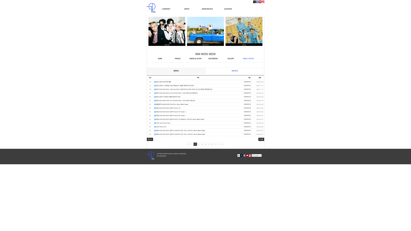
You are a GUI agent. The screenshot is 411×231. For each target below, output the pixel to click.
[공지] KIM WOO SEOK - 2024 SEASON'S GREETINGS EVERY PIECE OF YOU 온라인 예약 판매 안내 (184, 89)
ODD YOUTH (205, 45)
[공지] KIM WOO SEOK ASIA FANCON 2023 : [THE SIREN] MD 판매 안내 (176, 93)
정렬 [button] (261, 139)
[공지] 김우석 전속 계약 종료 (163, 82)
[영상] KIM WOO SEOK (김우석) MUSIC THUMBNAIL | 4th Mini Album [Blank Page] (180, 119)
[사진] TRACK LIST (161, 126)
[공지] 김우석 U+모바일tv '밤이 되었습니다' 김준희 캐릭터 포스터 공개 (175, 85)
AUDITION (228, 9)
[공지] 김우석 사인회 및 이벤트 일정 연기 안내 (168, 97)
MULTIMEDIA (213, 58)
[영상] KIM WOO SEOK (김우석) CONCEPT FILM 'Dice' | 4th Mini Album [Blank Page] (180, 134)
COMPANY (166, 9)
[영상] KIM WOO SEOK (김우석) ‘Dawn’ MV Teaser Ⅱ (171, 112)
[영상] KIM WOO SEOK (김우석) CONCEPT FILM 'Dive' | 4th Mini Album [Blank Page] (180, 130)
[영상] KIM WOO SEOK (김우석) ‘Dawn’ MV (168, 108)
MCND (244, 45)
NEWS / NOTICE (248, 58)
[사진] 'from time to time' (163, 123)
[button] (150, 139)
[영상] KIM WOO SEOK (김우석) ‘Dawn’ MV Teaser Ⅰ (171, 115)
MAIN (160, 58)
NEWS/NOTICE (207, 9)
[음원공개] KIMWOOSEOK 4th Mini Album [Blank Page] (172, 104)
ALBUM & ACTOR (195, 58)
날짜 (260, 77)
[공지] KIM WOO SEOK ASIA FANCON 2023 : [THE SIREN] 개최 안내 (175, 100)
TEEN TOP (166, 45)
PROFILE (178, 58)
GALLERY (231, 58)
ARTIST (186, 9)
